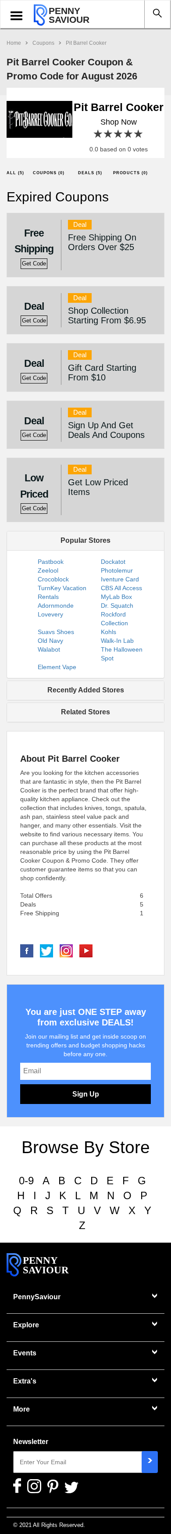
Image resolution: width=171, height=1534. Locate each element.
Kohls (108, 631)
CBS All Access (121, 587)
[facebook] (26, 950)
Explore (26, 1325)
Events (24, 1353)
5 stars (139, 134)
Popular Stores (85, 540)
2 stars (108, 134)
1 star (98, 134)
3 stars (119, 134)
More (21, 1409)
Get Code (34, 264)
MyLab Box (116, 596)
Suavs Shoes (56, 631)
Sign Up (85, 1094)
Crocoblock (53, 579)
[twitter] (46, 950)
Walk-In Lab (117, 640)
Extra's (24, 1381)
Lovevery (50, 614)
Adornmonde (56, 605)
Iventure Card (120, 579)
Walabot (49, 649)
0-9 (26, 1180)
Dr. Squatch (117, 605)
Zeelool (48, 570)
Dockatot (113, 561)
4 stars (129, 134)
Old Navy (50, 640)
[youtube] (86, 950)
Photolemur (117, 570)
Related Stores (85, 712)
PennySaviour (37, 1297)
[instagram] (66, 950)
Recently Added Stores (85, 690)
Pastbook (51, 561)
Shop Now (118, 122)
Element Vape (57, 666)
